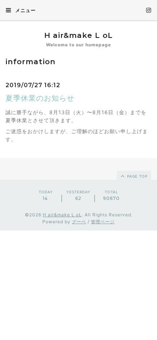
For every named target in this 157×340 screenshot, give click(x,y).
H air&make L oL (78, 35)
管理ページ (103, 221)
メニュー (25, 10)
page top (137, 176)
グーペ (79, 221)
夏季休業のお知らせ (39, 98)
